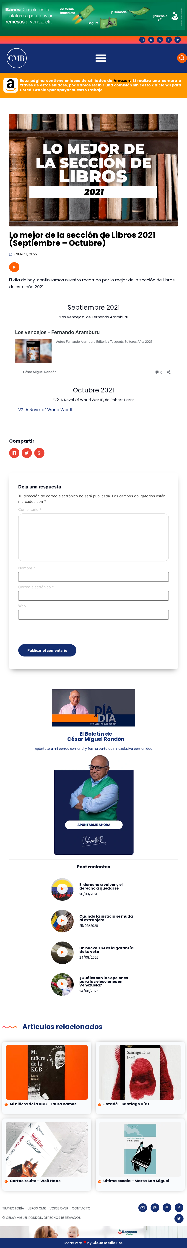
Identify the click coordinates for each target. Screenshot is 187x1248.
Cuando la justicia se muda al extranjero (106, 918)
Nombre (26, 568)
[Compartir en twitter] (27, 453)
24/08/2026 (89, 957)
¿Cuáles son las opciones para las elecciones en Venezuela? (103, 981)
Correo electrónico (36, 587)
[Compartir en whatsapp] (39, 453)
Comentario (30, 509)
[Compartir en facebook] (14, 453)
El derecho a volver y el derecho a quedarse (101, 886)
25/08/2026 (88, 926)
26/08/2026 (88, 894)
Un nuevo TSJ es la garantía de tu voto (106, 949)
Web (22, 606)
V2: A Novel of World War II (45, 410)
